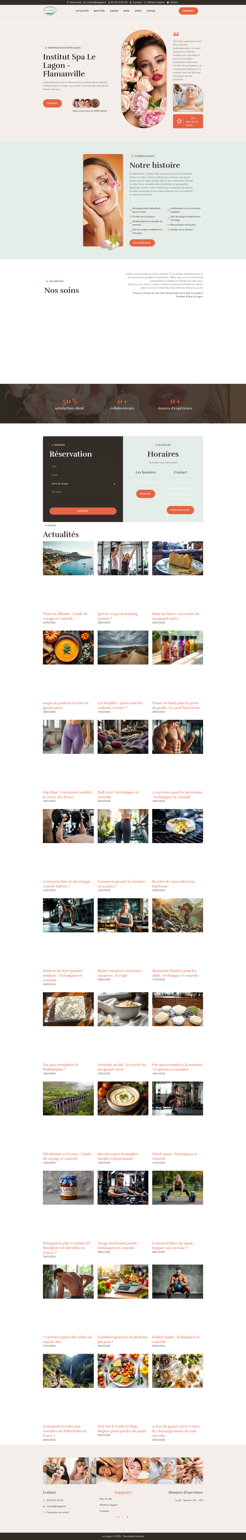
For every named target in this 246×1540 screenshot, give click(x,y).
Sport (138, 11)
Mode (126, 11)
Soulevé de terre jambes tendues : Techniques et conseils (63, 975)
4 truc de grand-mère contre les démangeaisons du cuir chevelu (176, 1431)
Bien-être (99, 11)
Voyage (151, 11)
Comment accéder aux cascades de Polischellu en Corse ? (64, 1431)
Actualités (82, 11)
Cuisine (114, 11)
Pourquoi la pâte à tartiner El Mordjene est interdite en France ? (66, 1248)
